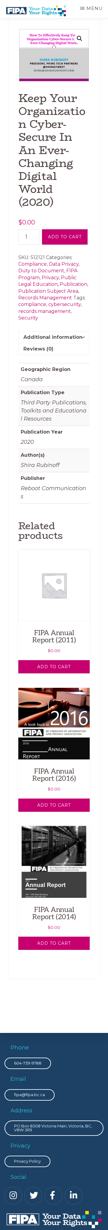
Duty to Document (41, 271)
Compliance (32, 264)
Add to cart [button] (54, 666)
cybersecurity (64, 304)
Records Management (45, 298)
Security (28, 318)
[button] (79, 38)
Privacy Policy (27, 1161)
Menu (94, 8)
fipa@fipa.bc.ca (29, 1094)
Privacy (50, 277)
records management (44, 311)
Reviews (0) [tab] (38, 349)
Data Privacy (64, 264)
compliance (32, 304)
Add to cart (65, 237)
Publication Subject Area (48, 291)
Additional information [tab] (52, 337)
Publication (73, 284)
